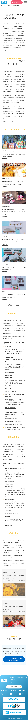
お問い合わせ (14, 686)
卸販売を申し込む (9, 484)
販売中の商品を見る (9, 372)
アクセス (11, 682)
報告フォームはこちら (10, 407)
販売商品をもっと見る (13, 305)
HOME (4, 5)
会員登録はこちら (9, 357)
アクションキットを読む (8, 122)
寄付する (16, 2)
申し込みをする (8, 375)
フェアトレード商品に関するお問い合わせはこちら (13, 659)
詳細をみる (4, 158)
